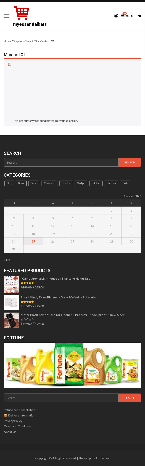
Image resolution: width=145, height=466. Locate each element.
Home (7, 41)
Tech (125, 183)
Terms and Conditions (18, 426)
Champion (49, 183)
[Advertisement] (75, 90)
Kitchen (96, 183)
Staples (17, 41)
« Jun (7, 260)
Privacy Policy (13, 421)
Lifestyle (111, 183)
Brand (34, 183)
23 (131, 233)
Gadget (81, 183)
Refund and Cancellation (19, 410)
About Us (10, 431)
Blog (9, 183)
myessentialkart (29, 24)
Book (21, 183)
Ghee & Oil (30, 41)
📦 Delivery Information (19, 415)
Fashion (66, 183)
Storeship (85, 458)
